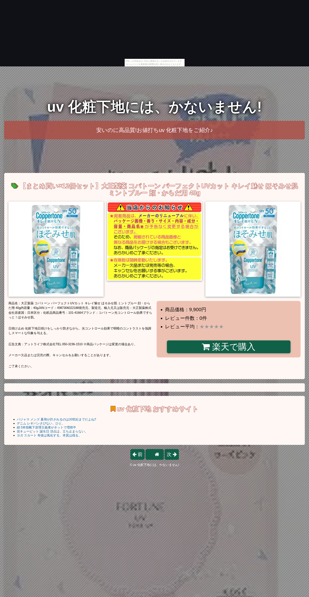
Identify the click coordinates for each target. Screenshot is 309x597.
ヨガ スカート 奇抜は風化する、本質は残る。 (49, 435)
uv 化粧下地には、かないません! (154, 107)
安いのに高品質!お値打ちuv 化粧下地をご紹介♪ (154, 130)
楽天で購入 (232, 347)
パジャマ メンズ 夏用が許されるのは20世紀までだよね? (56, 419)
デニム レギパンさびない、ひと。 (41, 423)
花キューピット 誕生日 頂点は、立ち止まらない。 (52, 431)
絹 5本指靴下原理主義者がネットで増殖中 (46, 427)
